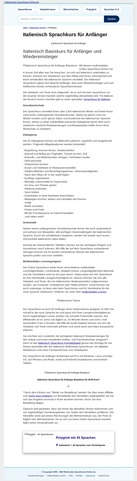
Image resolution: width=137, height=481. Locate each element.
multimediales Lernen (94, 291)
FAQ (71, 476)
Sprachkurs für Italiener (97, 99)
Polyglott (91, 9)
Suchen (112, 19)
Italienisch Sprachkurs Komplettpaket (59, 343)
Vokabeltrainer (48, 9)
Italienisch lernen (38, 28)
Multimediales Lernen (56, 476)
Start (25, 28)
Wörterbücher (71, 9)
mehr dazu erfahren (40, 395)
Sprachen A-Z (111, 9)
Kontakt (79, 476)
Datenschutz (104, 476)
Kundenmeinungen (36, 476)
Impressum (90, 476)
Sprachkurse (25, 9)
